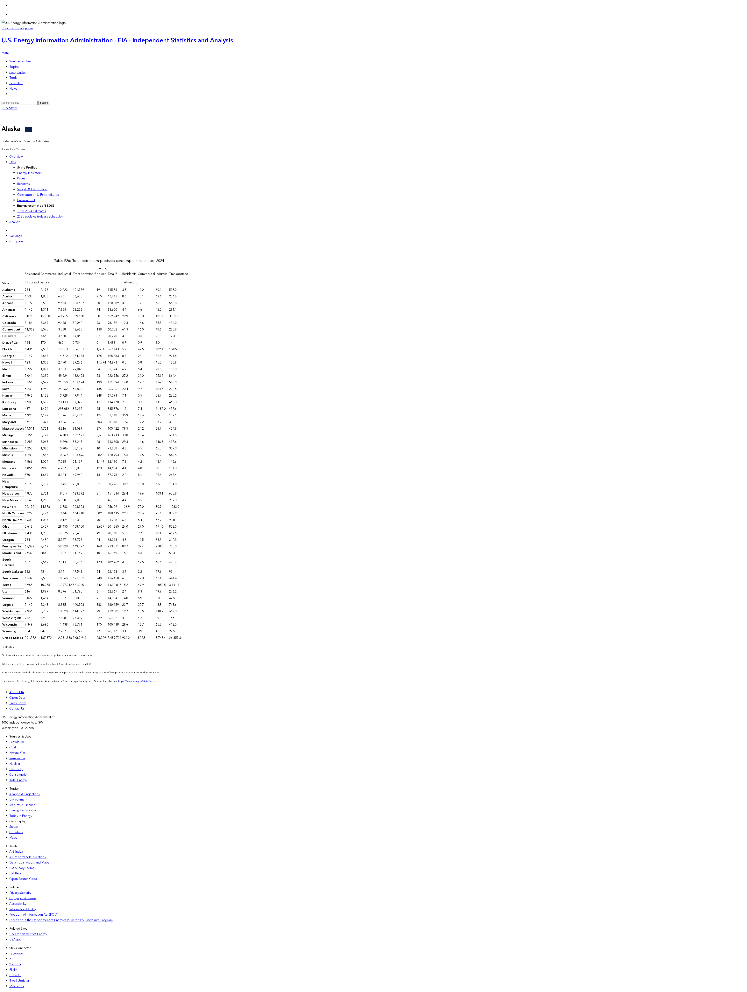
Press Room (17, 703)
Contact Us (17, 708)
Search (44, 102)
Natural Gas (17, 753)
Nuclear (14, 764)
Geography (17, 72)
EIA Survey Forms (21, 868)
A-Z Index (16, 851)
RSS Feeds (16, 986)
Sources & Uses (20, 61)
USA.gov (15, 939)
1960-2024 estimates (31, 211)
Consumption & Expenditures (38, 195)
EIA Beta (15, 873)
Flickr (13, 970)
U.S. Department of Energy (28, 934)
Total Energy (18, 780)
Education (16, 83)
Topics (14, 67)
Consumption (18, 774)
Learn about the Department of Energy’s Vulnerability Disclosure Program (61, 920)
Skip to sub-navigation (17, 28)
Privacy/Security (20, 893)
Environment (26, 200)
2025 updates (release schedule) (40, 216)
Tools (13, 77)
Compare (16, 241)
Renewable (17, 758)
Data (12, 162)
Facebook (16, 953)
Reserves (23, 184)
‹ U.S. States (10, 108)
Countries (16, 832)
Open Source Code (23, 879)
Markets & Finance (22, 805)
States (13, 826)
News (13, 88)
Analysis (14, 222)
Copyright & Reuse (22, 898)
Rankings (15, 236)
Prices (21, 178)
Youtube (15, 964)
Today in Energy (20, 816)
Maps (13, 837)
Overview (16, 156)
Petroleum (16, 742)
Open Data (17, 697)
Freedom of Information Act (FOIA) (33, 914)
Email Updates (19, 980)
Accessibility (17, 903)
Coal (12, 747)
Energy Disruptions (22, 810)
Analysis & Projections (24, 794)
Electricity (16, 769)
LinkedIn (15, 975)
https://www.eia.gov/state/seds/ (137, 681)
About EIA (16, 692)
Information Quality (22, 909)
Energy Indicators (29, 173)
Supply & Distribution (32, 189)
